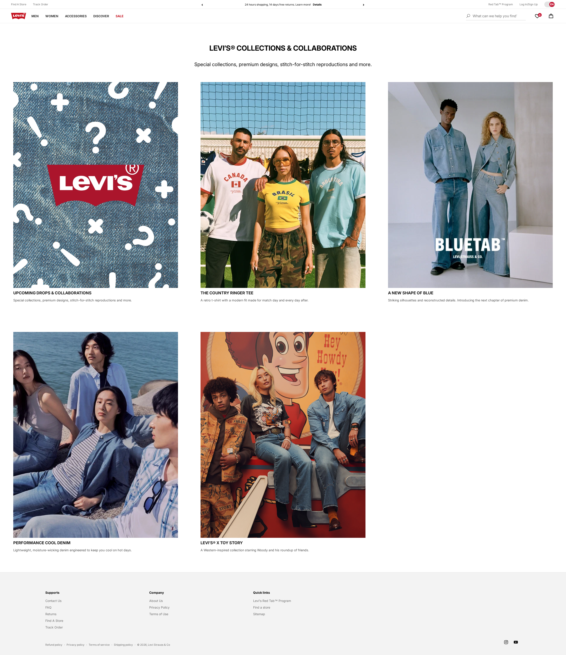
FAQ (48, 607)
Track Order (40, 4)
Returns (50, 614)
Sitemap (259, 614)
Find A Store (18, 4)
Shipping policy (123, 644)
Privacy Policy (159, 607)
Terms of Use (158, 614)
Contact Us (53, 601)
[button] (551, 16)
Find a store (261, 607)
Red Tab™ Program (500, 4)
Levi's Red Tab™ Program (272, 601)
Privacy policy (75, 644)
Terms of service (99, 644)
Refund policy (53, 644)
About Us (156, 601)
